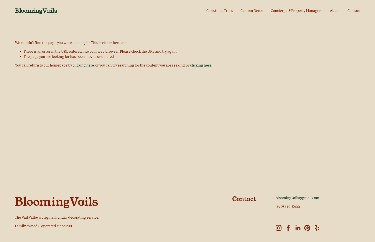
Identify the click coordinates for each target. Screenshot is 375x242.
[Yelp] (317, 228)
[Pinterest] (307, 228)
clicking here (83, 65)
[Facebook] (288, 228)
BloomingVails (36, 11)
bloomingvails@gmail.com (297, 198)
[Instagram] (279, 228)
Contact (353, 11)
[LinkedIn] (298, 228)
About (335, 11)
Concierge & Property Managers (296, 11)
